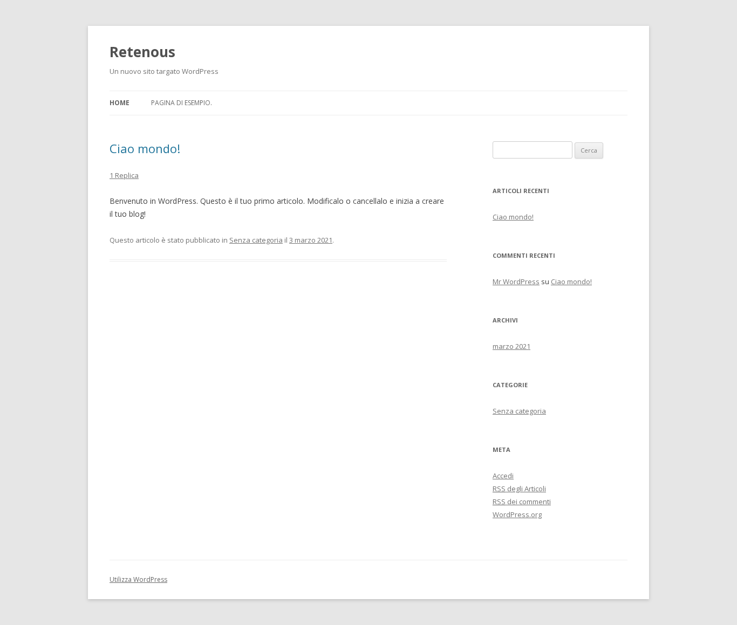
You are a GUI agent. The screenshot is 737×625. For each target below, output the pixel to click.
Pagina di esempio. (181, 102)
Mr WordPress (516, 281)
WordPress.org (517, 514)
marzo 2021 (511, 346)
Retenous (142, 51)
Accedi (503, 475)
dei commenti (522, 501)
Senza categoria (256, 240)
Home (119, 102)
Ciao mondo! (145, 148)
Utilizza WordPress (138, 579)
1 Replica (124, 175)
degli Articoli (519, 488)
